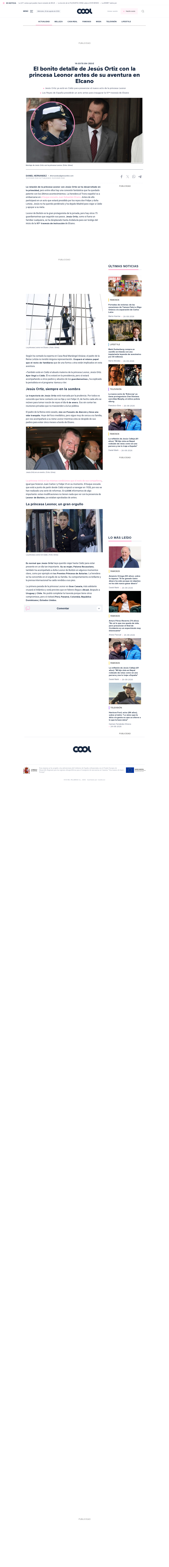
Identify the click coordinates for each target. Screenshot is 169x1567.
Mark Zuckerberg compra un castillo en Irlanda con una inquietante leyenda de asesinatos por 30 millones (124, 353)
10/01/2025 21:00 (32, 178)
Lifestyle (126, 22)
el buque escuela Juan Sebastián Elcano (61, 197)
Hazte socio (130, 11)
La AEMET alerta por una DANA (113, 3)
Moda (98, 22)
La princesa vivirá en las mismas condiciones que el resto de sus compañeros (64, 480)
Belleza (59, 22)
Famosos (86, 22)
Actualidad (44, 22)
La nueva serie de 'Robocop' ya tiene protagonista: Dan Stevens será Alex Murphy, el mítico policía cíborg (124, 398)
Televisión (111, 22)
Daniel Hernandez (36, 176)
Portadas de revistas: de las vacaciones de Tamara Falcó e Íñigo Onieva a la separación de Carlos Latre (125, 308)
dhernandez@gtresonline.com (61, 176)
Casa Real (72, 22)
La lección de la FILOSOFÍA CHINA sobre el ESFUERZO (78, 3)
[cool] (84, 11)
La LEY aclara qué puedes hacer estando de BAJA (37, 3)
